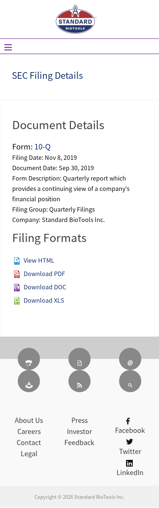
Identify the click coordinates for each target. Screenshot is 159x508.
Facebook (130, 430)
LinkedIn (129, 472)
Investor (79, 431)
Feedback (79, 442)
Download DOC (45, 286)
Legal (29, 453)
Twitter (130, 451)
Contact (29, 442)
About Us (29, 420)
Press (79, 420)
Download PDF (44, 273)
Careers (29, 431)
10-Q (42, 146)
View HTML (39, 260)
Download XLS (44, 300)
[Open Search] (8, 47)
